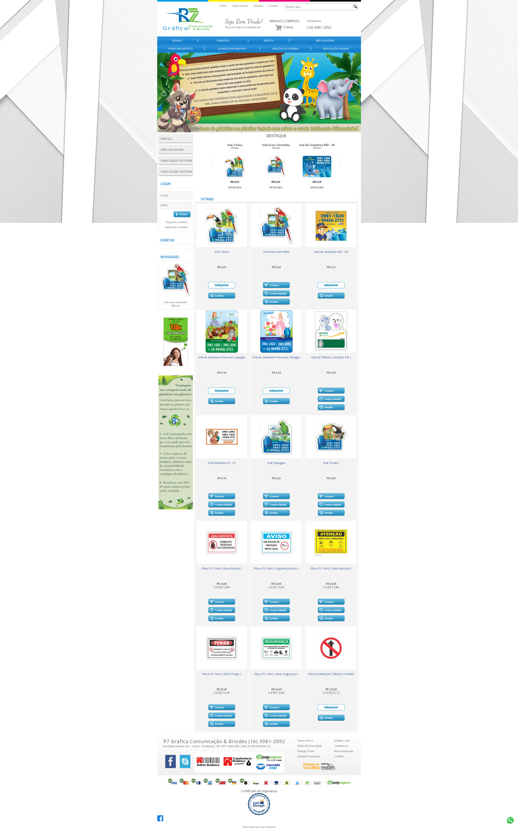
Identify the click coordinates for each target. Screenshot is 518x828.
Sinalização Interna (336, 48)
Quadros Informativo (232, 48)
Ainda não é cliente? (176, 227)
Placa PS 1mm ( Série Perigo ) (221, 674)
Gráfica (268, 40)
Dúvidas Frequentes (308, 756)
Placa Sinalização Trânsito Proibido (331, 674)
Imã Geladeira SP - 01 (222, 463)
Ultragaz (235, 148)
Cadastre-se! (253, 27)
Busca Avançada (343, 751)
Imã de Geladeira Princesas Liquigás (221, 357)
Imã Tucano (331, 463)
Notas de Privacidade (309, 746)
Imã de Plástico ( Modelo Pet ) (331, 357)
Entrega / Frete (305, 751)
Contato (273, 5)
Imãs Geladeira (325, 40)
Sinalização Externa (285, 48)
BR (274, 827)
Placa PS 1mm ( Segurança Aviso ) (276, 568)
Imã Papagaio (276, 463)
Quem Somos (240, 5)
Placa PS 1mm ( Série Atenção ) (331, 568)
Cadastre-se (341, 746)
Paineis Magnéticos (180, 48)
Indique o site (342, 740)
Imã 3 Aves (221, 252)
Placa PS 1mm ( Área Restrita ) (222, 568)
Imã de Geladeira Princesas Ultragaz (276, 357)
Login (239, 27)
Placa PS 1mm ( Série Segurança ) (276, 674)
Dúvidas (258, 5)
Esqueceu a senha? (176, 222)
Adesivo (177, 40)
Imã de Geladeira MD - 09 (331, 252)
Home (223, 5)
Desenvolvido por (251, 827)
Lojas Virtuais (266, 827)
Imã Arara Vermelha (175, 304)
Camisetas (223, 40)
